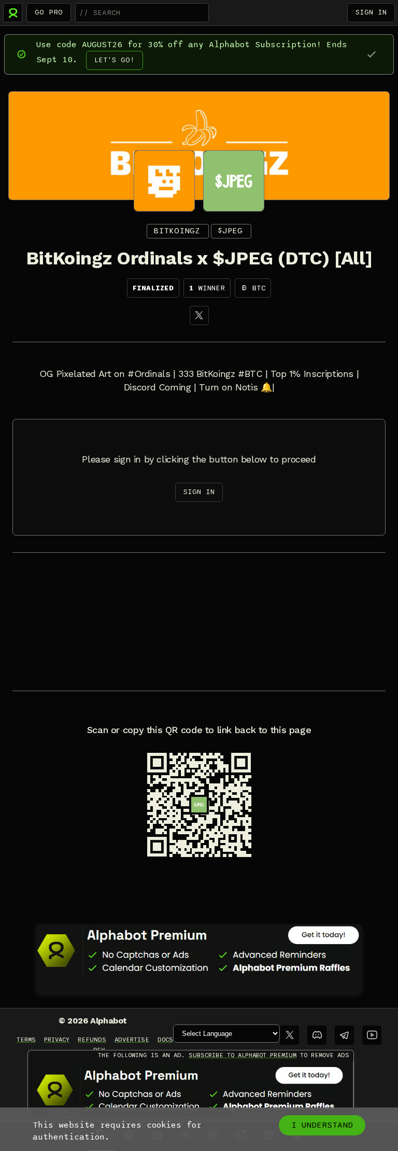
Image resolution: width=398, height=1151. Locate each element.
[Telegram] (344, 1035)
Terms (26, 1039)
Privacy (56, 1039)
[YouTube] (371, 1035)
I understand (322, 1125)
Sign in (371, 12)
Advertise (132, 1039)
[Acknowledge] (371, 54)
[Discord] (316, 1035)
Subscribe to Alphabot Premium (242, 1055)
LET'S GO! (114, 59)
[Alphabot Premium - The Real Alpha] (199, 950)
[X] (199, 315)
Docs (165, 1039)
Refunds (92, 1039)
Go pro (49, 12)
